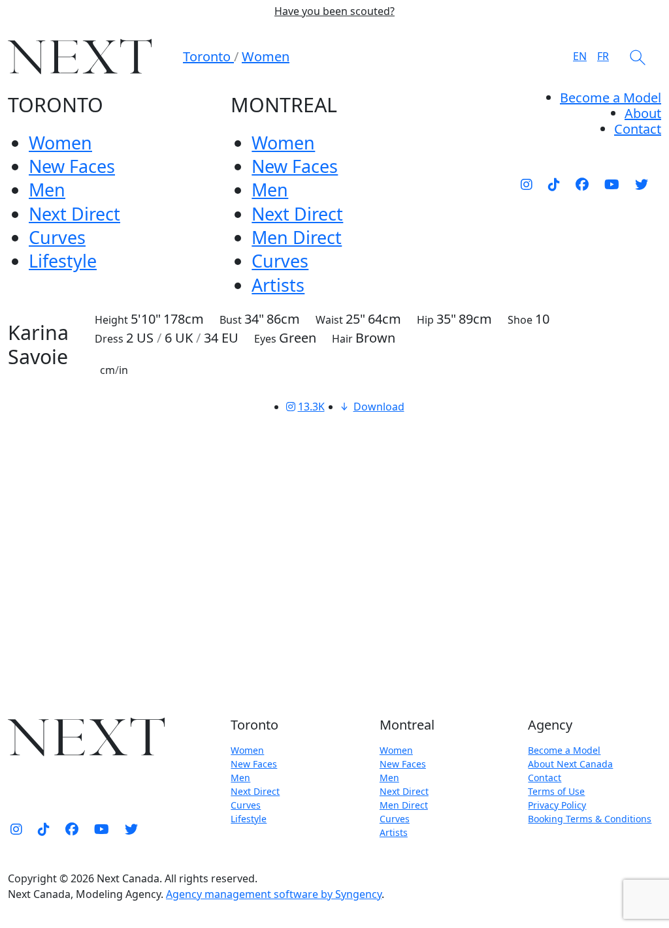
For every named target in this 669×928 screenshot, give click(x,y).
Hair (342, 339)
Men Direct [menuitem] (297, 237)
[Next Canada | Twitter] (641, 184)
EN (580, 56)
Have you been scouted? (334, 11)
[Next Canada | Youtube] (612, 184)
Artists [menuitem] (278, 285)
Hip (425, 320)
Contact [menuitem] (544, 777)
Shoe (520, 320)
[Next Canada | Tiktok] (554, 184)
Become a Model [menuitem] (610, 97)
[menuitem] (643, 113)
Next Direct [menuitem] (74, 214)
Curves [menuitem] (57, 237)
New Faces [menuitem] (72, 166)
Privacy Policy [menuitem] (557, 805)
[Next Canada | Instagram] (526, 184)
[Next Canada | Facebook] (582, 184)
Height (111, 320)
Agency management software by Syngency (274, 894)
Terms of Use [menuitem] (556, 791)
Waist (329, 320)
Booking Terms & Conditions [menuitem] (589, 818)
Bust (231, 320)
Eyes (265, 339)
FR (603, 56)
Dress (109, 339)
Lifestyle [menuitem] (63, 261)
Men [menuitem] (47, 190)
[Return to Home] (80, 56)
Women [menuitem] (60, 143)
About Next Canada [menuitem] (570, 764)
